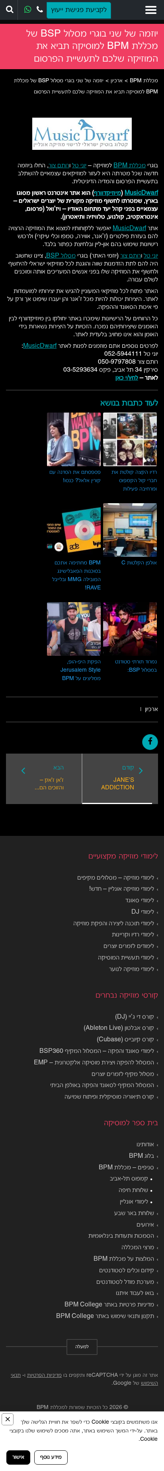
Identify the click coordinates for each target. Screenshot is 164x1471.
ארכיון (151, 709)
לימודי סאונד (139, 900)
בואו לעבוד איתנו (135, 1293)
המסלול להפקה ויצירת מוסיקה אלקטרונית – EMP (94, 1063)
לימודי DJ (142, 912)
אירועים (145, 1225)
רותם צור (59, 166)
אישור (18, 1457)
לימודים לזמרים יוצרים (128, 946)
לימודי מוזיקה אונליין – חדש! (121, 889)
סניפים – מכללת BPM (126, 1168)
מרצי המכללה (137, 1247)
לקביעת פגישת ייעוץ (79, 10)
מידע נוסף (51, 1457)
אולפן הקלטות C (139, 563)
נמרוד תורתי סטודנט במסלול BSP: (136, 666)
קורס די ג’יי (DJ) (134, 1017)
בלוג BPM (141, 1156)
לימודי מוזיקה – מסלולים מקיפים (115, 878)
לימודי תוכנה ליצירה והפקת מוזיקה (113, 923)
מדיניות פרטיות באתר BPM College (109, 1305)
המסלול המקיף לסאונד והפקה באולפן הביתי (102, 1085)
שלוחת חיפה (133, 1190)
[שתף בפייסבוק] (150, 742)
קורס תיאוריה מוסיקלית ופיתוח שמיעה (109, 1097)
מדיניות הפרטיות (44, 1375)
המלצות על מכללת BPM (124, 1259)
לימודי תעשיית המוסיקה (126, 958)
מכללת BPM (129, 166)
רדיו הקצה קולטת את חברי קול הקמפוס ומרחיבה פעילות (134, 481)
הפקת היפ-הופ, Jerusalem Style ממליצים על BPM (81, 670)
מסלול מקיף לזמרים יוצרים (123, 1074)
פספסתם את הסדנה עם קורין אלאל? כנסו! (75, 476)
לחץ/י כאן (126, 378)
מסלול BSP (61, 256)
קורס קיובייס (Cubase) (125, 1040)
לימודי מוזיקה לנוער (131, 969)
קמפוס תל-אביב (129, 1179)
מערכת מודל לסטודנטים (125, 1282)
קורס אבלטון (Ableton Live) (119, 1028)
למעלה (82, 1347)
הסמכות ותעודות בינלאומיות (121, 1236)
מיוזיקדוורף (107, 193)
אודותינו (145, 1144)
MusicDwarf (141, 193)
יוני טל (79, 166)
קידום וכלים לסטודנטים (126, 1270)
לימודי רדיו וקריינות (133, 935)
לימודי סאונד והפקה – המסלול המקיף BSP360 (96, 1051)
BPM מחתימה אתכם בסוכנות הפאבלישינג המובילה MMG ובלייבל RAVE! (76, 575)
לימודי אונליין (134, 1202)
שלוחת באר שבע (134, 1213)
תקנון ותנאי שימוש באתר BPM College (105, 1316)
